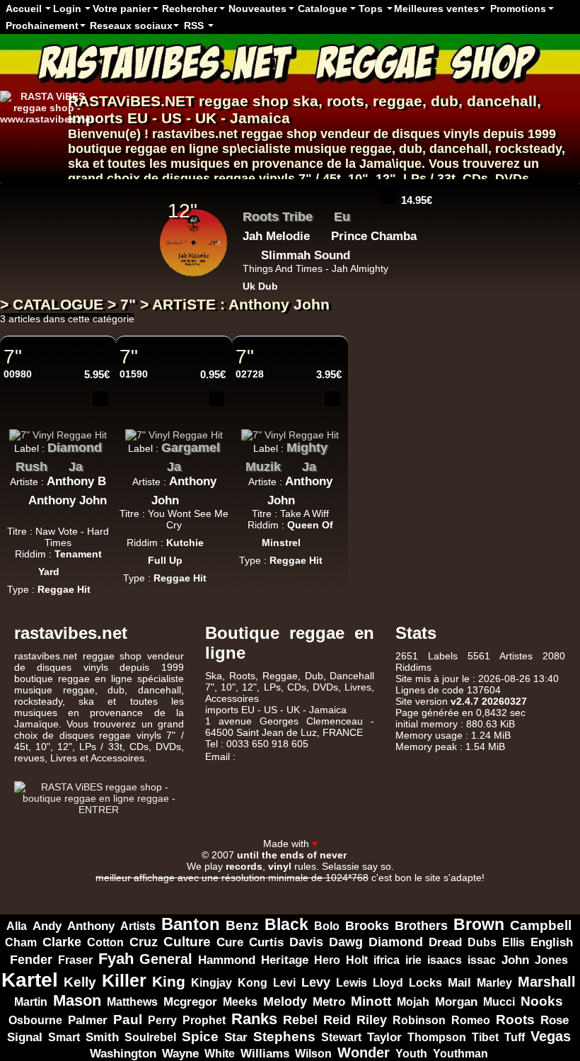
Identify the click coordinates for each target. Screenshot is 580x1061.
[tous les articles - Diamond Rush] (58, 463)
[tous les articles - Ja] (93, 463)
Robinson (419, 1020)
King (168, 981)
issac (482, 960)
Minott (371, 1001)
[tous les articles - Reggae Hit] (101, 585)
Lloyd (388, 983)
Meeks (240, 1002)
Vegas (550, 1036)
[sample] (368, 196)
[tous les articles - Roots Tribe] (323, 213)
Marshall (547, 981)
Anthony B (76, 481)
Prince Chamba (374, 236)
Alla (16, 925)
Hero (327, 960)
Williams (264, 1053)
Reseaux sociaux (131, 25)
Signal (24, 1037)
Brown (478, 924)
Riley (371, 1020)
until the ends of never (292, 855)
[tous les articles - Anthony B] (17, 496)
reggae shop (244, 101)
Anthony (91, 926)
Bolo (327, 925)
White (219, 1053)
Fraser (75, 960)
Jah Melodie (276, 236)
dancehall (502, 101)
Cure (229, 942)
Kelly (80, 982)
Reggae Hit (64, 589)
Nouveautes (257, 8)
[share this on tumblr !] (100, 421)
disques (186, 178)
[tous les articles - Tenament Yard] (70, 567)
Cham (21, 942)
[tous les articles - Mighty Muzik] (291, 463)
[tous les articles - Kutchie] (214, 538)
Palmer (88, 1020)
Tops (371, 8)
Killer (124, 980)
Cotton (105, 942)
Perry (162, 1020)
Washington (123, 1053)
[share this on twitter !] (58, 421)
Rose (554, 1020)
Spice (200, 1036)
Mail (459, 982)
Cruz (143, 942)
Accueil (24, 8)
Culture (187, 941)
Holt (357, 960)
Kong (252, 983)
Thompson (436, 1037)
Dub (314, 675)
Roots (515, 1019)
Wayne (180, 1053)
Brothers (421, 926)
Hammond (226, 960)
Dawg (346, 942)
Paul (127, 1019)
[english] (51, 141)
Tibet (485, 1037)
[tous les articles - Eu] (361, 213)
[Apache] (196, 888)
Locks (425, 983)
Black (286, 925)
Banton (190, 924)
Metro (329, 1001)
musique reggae (343, 149)
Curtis (266, 942)
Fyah (116, 959)
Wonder (363, 1052)
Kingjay (211, 983)
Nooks (542, 1001)
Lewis (351, 983)
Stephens (284, 1036)
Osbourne (35, 1020)
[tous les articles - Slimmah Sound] (361, 251)
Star (236, 1037)
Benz (242, 925)
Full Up (165, 560)
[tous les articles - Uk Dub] (288, 282)
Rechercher (189, 8)
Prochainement (42, 25)
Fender (31, 960)
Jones (551, 959)
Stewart (341, 1037)
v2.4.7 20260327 (489, 701)
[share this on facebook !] (79, 421)
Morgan (456, 1002)
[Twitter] (510, 830)
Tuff (514, 1037)
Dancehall (352, 675)
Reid (337, 1020)
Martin (30, 1002)
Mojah (413, 1001)
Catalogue (322, 8)
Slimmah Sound (305, 255)
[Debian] (383, 888)
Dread (445, 942)
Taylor (384, 1037)
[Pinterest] (566, 830)
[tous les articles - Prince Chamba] (250, 251)
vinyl (279, 866)
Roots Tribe (278, 217)
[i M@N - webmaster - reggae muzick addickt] (364, 854)
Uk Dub (260, 286)
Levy (315, 982)
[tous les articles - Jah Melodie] (320, 232)
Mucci (499, 1002)
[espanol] (34, 141)
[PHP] (321, 888)
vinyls (277, 178)
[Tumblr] (547, 830)
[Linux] (134, 888)
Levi (284, 983)
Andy (47, 926)
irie (413, 959)
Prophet (204, 1020)
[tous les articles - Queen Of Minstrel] (311, 538)
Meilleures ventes (436, 8)
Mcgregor (190, 1002)
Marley (494, 983)
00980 (18, 374)
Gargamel (190, 448)
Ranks (254, 1019)
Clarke (61, 941)
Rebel (300, 1020)
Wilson (313, 1054)
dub (444, 101)
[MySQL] (259, 888)
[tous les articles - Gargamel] (156, 463)
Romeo (470, 1020)
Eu (342, 217)
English (551, 942)
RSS (194, 25)
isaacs (444, 959)
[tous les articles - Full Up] (193, 556)
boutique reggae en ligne (143, 149)
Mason (77, 1000)
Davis (306, 942)
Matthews (132, 1002)
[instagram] (529, 830)
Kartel (29, 979)
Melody (285, 1001)
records (244, 866)
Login (67, 8)
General (165, 959)
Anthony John (67, 500)
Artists (138, 926)
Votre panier (122, 8)
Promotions (518, 8)
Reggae (280, 675)
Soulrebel (150, 1037)
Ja (76, 467)
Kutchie (185, 542)
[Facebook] (492, 830)
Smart (64, 1037)
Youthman (460, 1054)
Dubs (482, 942)
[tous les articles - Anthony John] (58, 515)
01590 (134, 374)
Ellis (513, 942)
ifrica (386, 960)
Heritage (284, 960)
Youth (411, 1053)
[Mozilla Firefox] (445, 888)
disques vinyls (436, 134)
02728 (250, 374)
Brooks (367, 926)
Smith (102, 1037)
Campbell (541, 925)
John (515, 960)
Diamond (396, 942)
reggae (397, 101)
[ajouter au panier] (389, 196)
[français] (17, 141)
